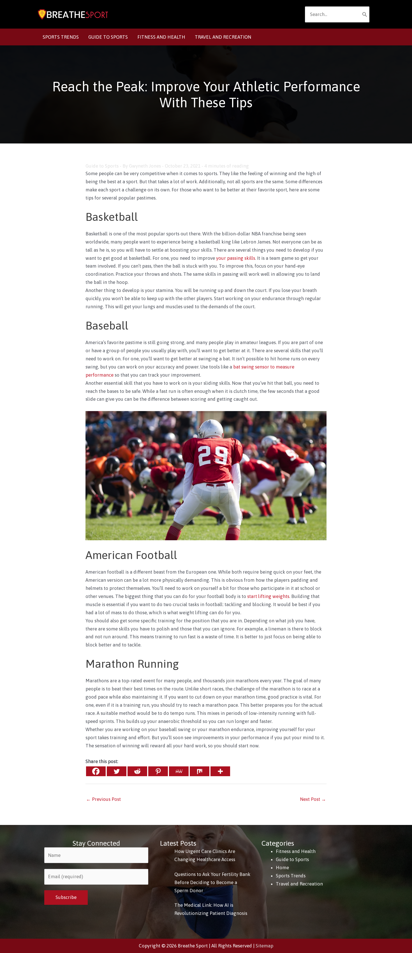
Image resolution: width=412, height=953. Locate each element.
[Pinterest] (158, 771)
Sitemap (264, 946)
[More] (220, 771)
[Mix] (199, 771)
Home (282, 867)
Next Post (313, 799)
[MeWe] (179, 771)
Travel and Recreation (299, 884)
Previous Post (103, 799)
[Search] (364, 14)
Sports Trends (290, 875)
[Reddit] (137, 771)
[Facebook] (96, 771)
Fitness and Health (296, 851)
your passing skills (235, 258)
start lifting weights (268, 596)
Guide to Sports (102, 166)
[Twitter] (116, 771)
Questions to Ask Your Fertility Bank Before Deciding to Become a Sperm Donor (212, 882)
